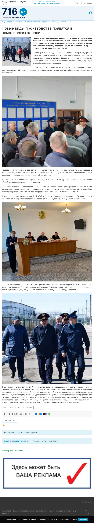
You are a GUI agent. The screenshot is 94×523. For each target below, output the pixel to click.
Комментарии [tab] (9, 420)
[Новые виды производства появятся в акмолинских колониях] (16, 51)
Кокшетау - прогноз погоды (47, 1)
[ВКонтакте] (36, 414)
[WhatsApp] (49, 414)
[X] (44, 414)
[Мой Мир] (41, 414)
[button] (90, 13)
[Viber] (46, 414)
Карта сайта (87, 502)
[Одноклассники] (39, 414)
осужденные (15, 407)
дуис (5, 407)
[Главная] (2, 22)
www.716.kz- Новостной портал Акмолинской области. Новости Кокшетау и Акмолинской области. (39, 512)
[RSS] (4, 425)
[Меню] (5, 502)
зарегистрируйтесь (23, 441)
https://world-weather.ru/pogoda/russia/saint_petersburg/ (50, 3)
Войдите (7, 441)
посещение (28, 407)
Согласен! (83, 519)
